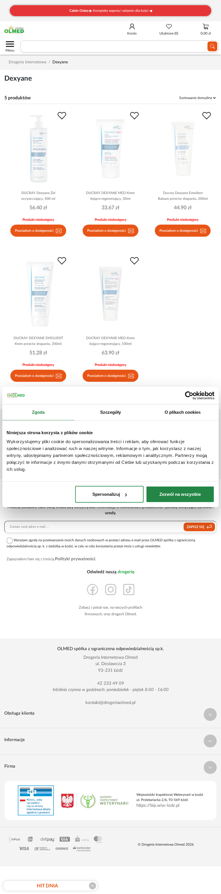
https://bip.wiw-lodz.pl (158, 805)
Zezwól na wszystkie (180, 494)
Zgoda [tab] (38, 411)
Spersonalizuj (106, 494)
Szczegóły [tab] (110, 411)
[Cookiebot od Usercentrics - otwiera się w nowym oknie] (189, 395)
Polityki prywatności (75, 559)
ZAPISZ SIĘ (196, 527)
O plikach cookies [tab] (183, 411)
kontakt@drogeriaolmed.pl (110, 703)
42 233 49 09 (110, 683)
